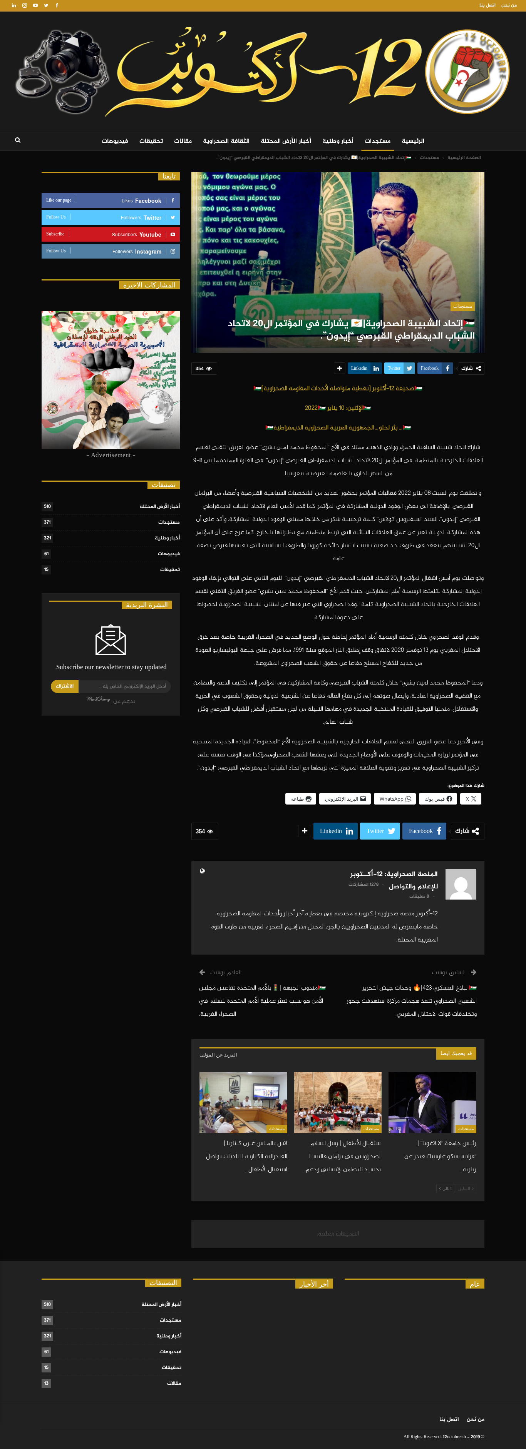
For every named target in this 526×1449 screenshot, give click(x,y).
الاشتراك (65, 686)
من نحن (509, 5)
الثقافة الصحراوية (226, 141)
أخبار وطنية (338, 141)
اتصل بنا (487, 5)
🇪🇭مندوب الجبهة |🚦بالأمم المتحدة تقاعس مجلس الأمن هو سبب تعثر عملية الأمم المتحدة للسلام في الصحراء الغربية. (262, 1001)
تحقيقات (151, 141)
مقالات (183, 141)
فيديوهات (115, 141)
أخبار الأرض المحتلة (286, 141)
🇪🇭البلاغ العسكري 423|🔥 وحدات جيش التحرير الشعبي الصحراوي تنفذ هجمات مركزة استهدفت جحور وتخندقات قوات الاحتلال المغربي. (412, 1001)
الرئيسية (413, 141)
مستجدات (377, 141)
